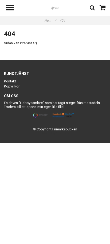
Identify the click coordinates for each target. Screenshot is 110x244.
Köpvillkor (11, 86)
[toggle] (12, 8)
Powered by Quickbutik (55, 133)
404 (63, 20)
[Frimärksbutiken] (55, 8)
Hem (50, 20)
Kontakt (10, 81)
